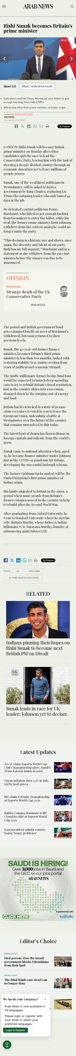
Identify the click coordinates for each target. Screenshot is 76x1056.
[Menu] (4, 6)
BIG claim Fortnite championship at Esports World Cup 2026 (26, 798)
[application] (38, 58)
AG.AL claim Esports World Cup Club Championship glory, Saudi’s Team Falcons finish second (27, 767)
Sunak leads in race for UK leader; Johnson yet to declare (36, 711)
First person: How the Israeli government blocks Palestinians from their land (26, 961)
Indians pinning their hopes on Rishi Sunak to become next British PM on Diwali (38, 648)
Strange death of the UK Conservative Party (28, 294)
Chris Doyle (13, 286)
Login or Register (15, 1030)
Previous (4, 58)
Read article (38, 304)
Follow (66, 126)
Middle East (10, 954)
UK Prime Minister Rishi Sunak (24, 578)
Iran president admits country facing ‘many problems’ (25, 831)
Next (71, 58)
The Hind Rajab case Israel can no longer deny (25, 981)
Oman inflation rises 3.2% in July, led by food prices (26, 782)
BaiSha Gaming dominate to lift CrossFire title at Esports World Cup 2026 (25, 816)
